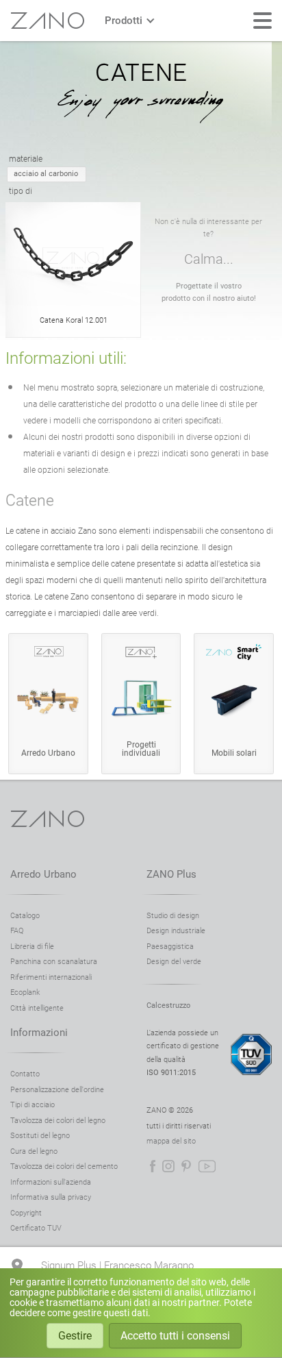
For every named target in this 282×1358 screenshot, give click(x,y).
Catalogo (25, 915)
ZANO (47, 20)
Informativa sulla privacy (50, 1197)
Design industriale (175, 930)
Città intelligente (37, 1008)
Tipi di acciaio (32, 1104)
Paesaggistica (170, 946)
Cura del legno (33, 1151)
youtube (207, 1166)
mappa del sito (171, 1141)
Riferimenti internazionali (51, 977)
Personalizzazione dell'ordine (57, 1089)
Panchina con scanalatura (53, 961)
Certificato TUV (36, 1228)
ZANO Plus (171, 874)
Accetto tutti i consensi (175, 1335)
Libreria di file (32, 946)
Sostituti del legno (40, 1135)
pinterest (186, 1166)
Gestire (75, 1335)
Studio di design (172, 915)
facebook (152, 1166)
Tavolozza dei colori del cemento (64, 1166)
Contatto (25, 1074)
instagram (168, 1166)
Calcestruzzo (168, 1005)
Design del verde (173, 961)
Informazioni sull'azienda (50, 1182)
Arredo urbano (43, 874)
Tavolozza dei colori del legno (57, 1120)
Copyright (26, 1213)
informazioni (39, 1032)
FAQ (16, 930)
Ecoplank (25, 992)
